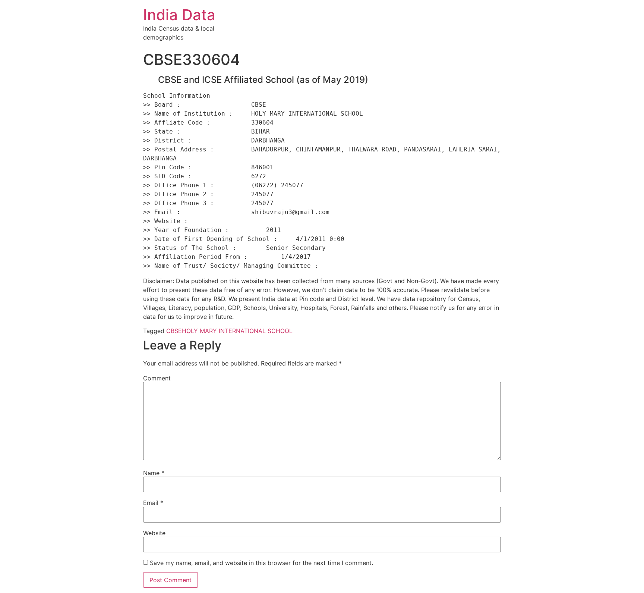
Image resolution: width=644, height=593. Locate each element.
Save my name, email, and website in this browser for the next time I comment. (261, 563)
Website (154, 533)
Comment (157, 378)
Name (153, 473)
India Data (179, 15)
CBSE (174, 331)
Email (153, 503)
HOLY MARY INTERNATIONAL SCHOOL (237, 331)
